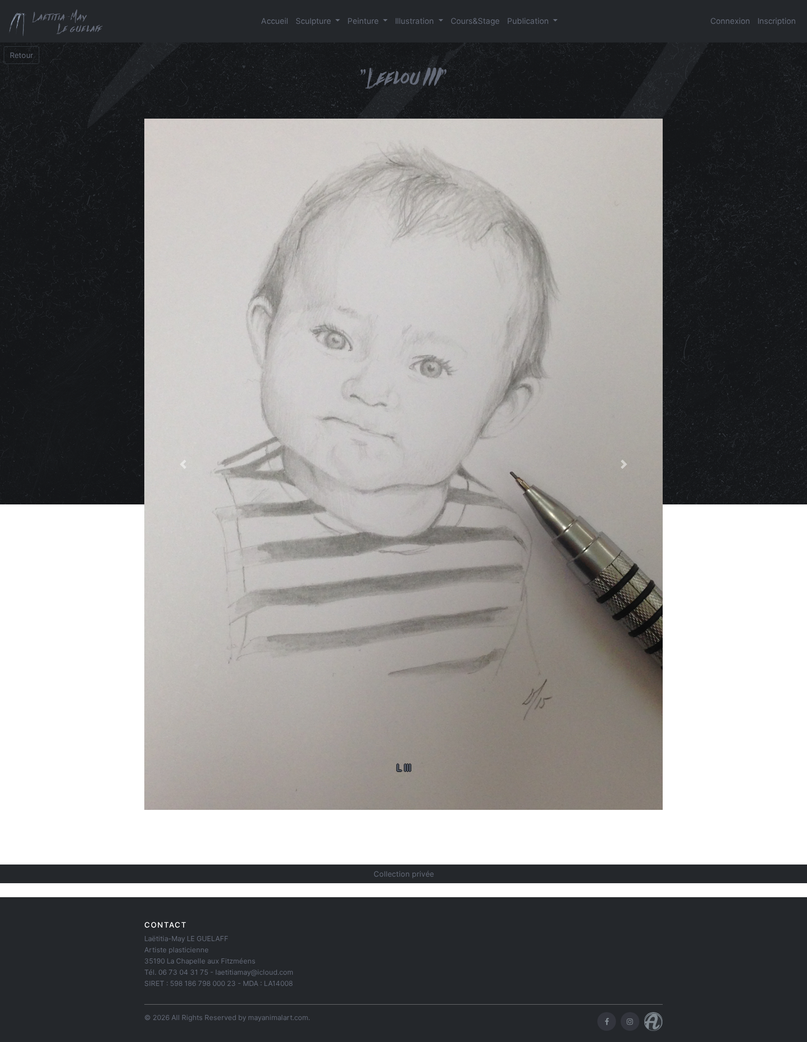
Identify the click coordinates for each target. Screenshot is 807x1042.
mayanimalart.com (278, 1017)
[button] (183, 464)
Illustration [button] (415, 21)
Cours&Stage (475, 21)
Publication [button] (529, 21)
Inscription (776, 21)
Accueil (274, 21)
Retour (21, 55)
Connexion (730, 21)
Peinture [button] (364, 21)
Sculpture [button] (314, 21)
